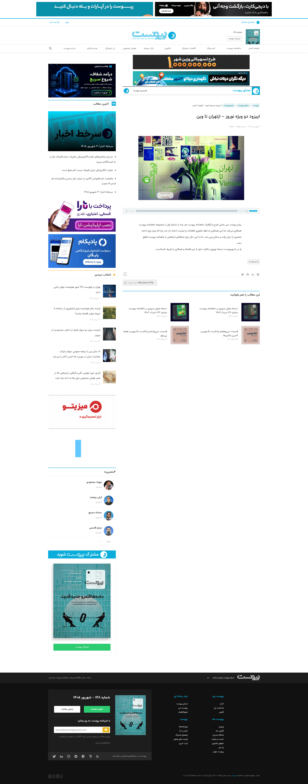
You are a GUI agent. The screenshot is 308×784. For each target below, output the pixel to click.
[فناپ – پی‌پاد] (82, 251)
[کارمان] (82, 448)
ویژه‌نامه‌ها (183, 726)
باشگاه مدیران (218, 735)
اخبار (222, 703)
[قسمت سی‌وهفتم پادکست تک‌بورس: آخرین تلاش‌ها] (250, 343)
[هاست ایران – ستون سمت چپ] (82, 80)
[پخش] (126, 211)
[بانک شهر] (191, 62)
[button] (50, 48)
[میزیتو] (82, 412)
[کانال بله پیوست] (94, 9)
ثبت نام (53, 22)
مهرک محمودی (94, 482)
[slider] (253, 211)
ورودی (221, 726)
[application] (191, 211)
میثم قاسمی (95, 528)
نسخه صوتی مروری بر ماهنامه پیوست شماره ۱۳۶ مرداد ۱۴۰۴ (218, 311)
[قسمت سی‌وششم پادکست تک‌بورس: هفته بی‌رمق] (180, 343)
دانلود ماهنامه (97, 709)
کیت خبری (183, 743)
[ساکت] (246, 211)
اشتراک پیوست (82, 647)
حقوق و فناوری (218, 743)
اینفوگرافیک (183, 712)
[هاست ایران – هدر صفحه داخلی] (191, 78)
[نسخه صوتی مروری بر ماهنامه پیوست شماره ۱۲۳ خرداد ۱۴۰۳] (180, 321)
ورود (67, 22)
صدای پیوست (242, 90)
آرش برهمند (96, 497)
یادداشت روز (219, 708)
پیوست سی (183, 708)
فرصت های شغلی (180, 739)
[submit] (106, 729)
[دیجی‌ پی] (213, 9)
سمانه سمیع (95, 513)
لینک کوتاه (132, 282)
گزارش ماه (220, 731)
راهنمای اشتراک (248, 22)
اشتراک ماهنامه (234, 38)
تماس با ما (183, 731)
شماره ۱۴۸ (237, 32)
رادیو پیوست (228, 105)
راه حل (221, 747)
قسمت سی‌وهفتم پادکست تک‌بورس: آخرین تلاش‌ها (219, 334)
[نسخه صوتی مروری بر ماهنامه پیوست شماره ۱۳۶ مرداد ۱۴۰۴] (250, 321)
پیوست (256, 105)
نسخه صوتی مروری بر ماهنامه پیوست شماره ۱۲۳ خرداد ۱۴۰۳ (147, 311)
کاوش (221, 712)
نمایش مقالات (67, 709)
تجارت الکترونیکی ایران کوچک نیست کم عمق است (87, 170)
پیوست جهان (218, 751)
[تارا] (82, 215)
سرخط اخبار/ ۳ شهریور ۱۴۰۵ (98, 192)
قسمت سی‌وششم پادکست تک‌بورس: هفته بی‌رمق (145, 334)
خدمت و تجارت (217, 739)
